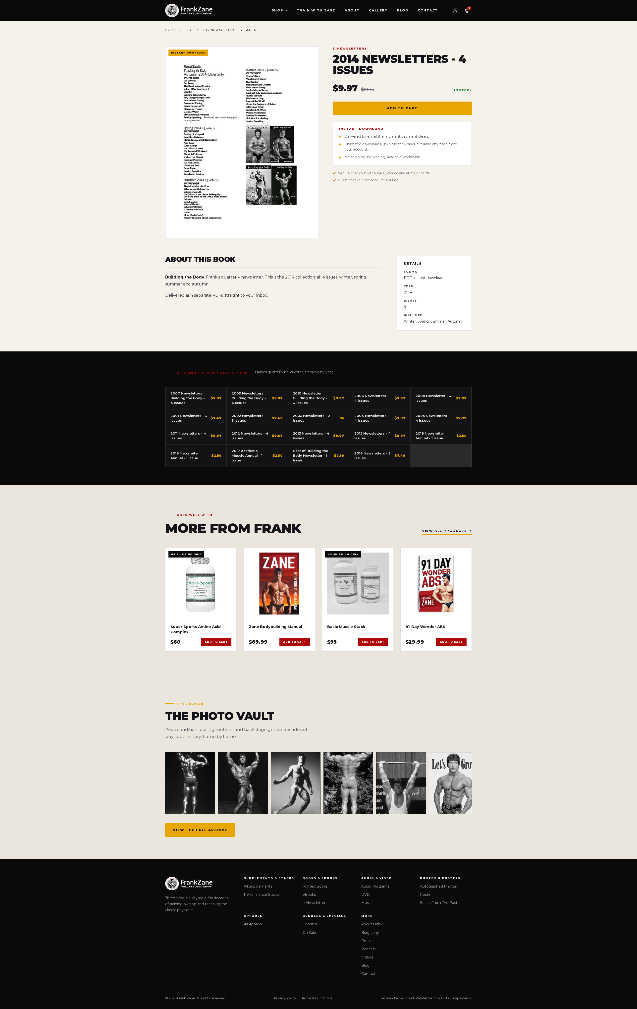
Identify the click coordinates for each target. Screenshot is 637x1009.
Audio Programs (375, 886)
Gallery (378, 10)
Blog (402, 10)
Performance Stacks (261, 894)
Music (366, 902)
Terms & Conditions (317, 998)
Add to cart (402, 108)
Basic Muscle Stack (346, 626)
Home (170, 30)
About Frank (371, 924)
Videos (367, 957)
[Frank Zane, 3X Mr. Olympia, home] (188, 10)
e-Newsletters (315, 902)
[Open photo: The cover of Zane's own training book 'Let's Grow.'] (454, 783)
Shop (277, 10)
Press (366, 941)
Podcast (368, 949)
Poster (426, 894)
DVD (365, 894)
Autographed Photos (438, 886)
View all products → (447, 531)
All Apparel (253, 924)
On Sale (309, 932)
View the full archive (200, 830)
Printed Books (315, 886)
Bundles (310, 924)
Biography (370, 932)
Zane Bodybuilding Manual (275, 626)
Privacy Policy (285, 998)
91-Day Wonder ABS (425, 626)
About (352, 10)
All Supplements (258, 886)
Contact (428, 10)
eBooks (309, 894)
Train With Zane (316, 10)
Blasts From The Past (438, 902)
